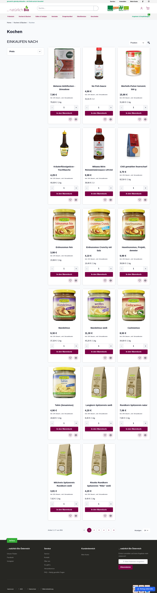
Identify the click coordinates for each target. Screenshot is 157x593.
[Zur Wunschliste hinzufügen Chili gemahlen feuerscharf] (139, 199)
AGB (21, 589)
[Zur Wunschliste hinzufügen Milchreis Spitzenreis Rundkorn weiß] (70, 515)
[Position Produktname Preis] (137, 42)
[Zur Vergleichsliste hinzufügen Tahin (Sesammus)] (76, 435)
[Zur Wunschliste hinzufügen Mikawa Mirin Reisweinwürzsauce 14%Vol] (105, 199)
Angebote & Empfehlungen (141, 16)
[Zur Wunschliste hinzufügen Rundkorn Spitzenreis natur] (139, 435)
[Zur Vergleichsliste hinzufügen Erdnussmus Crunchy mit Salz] (110, 280)
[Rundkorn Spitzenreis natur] (133, 382)
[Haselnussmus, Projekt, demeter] (133, 224)
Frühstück (10, 16)
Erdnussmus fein (64, 247)
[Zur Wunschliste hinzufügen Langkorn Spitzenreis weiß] (105, 435)
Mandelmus (64, 328)
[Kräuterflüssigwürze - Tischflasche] (64, 144)
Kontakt (46, 557)
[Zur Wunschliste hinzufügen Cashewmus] (139, 357)
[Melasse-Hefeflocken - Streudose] (64, 63)
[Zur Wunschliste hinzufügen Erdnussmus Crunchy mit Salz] (105, 280)
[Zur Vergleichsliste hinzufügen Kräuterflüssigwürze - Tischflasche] (76, 199)
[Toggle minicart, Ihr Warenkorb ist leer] (147, 8)
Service (112, 1)
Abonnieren (125, 567)
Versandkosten (68, 98)
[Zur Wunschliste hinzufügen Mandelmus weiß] (105, 357)
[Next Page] (113, 530)
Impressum (10, 589)
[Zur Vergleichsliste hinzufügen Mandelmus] (76, 357)
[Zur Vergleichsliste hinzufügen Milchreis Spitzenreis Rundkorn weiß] (76, 515)
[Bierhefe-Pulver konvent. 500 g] (133, 63)
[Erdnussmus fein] (64, 224)
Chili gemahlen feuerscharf (133, 166)
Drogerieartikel (67, 16)
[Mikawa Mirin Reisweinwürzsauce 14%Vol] (99, 144)
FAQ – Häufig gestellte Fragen (54, 572)
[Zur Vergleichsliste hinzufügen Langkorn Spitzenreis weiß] (110, 435)
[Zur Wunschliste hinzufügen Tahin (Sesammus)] (70, 435)
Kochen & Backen (25, 16)
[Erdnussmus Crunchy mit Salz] (99, 224)
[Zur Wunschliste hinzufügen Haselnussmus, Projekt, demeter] (139, 280)
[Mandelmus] (64, 305)
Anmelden (122, 1)
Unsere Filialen (12, 554)
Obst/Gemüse (81, 16)
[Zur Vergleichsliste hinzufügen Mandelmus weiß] (110, 357)
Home (9, 23)
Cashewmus (134, 328)
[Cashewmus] (133, 305)
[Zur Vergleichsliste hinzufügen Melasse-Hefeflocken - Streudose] (76, 119)
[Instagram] (148, 1)
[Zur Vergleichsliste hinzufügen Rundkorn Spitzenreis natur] (145, 435)
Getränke (55, 16)
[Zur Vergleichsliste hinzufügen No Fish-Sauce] (110, 119)
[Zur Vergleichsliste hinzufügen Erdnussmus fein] (76, 280)
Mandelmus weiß (99, 328)
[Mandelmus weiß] (99, 305)
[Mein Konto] (141, 8)
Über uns (47, 561)
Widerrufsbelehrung (47, 589)
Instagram (10, 561)
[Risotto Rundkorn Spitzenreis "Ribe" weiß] (99, 460)
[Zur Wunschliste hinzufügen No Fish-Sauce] (105, 119)
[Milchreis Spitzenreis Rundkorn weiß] (64, 460)
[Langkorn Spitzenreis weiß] (99, 382)
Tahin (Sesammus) (64, 405)
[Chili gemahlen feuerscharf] (133, 144)
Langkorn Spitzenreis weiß (99, 405)
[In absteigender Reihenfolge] (148, 42)
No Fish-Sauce (99, 86)
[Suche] (96, 8)
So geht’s (47, 565)
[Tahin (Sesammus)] (64, 382)
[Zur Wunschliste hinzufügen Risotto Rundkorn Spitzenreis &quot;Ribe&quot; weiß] (105, 515)
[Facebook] (142, 1)
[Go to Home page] (18, 8)
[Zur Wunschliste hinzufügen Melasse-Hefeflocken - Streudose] (70, 119)
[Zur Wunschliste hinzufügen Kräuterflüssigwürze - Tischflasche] (70, 199)
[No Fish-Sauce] (99, 63)
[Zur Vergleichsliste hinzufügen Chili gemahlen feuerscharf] (145, 199)
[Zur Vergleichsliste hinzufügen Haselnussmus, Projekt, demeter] (145, 280)
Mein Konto (134, 1)
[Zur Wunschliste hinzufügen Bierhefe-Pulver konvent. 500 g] (139, 119)
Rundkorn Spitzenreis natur (133, 405)
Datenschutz (32, 589)
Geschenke (94, 16)
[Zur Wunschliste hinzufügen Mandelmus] (70, 357)
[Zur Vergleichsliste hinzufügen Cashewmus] (145, 357)
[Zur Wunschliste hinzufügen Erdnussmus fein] (70, 280)
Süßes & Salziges (41, 16)
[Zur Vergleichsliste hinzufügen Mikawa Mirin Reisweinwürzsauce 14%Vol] (110, 199)
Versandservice (49, 568)
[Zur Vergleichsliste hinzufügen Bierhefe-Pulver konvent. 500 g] (145, 119)
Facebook (10, 557)
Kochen (32, 23)
